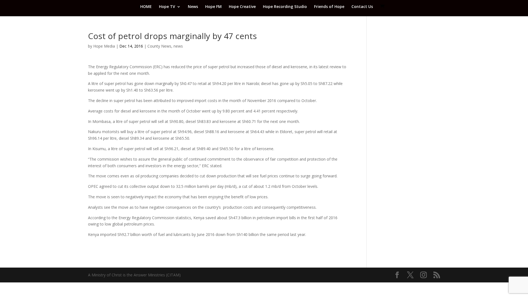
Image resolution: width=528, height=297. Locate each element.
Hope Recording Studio (285, 7)
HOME (146, 7)
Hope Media (104, 46)
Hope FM (213, 7)
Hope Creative (242, 7)
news (178, 46)
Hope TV (167, 7)
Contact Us (362, 7)
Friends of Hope (329, 7)
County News (159, 46)
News (193, 7)
